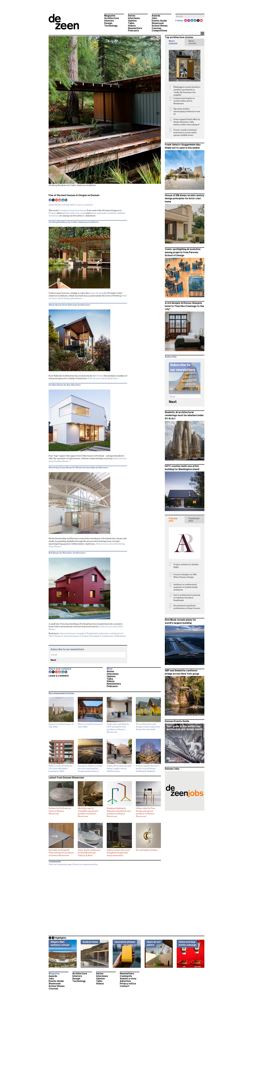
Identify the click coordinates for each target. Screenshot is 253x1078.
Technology (111, 26)
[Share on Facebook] (50, 200)
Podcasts (133, 30)
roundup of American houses (73, 210)
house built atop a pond (75, 213)
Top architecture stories (179, 37)
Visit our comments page (60, 864)
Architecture (111, 18)
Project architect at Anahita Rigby (186, 565)
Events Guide (159, 21)
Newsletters (135, 28)
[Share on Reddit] (59, 200)
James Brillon (55, 204)
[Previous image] (51, 113)
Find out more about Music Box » (103, 378)
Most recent (192, 42)
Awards (156, 16)
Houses (58, 636)
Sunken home (90, 942)
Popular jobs (173, 519)
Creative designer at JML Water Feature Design (185, 575)
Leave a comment (84, 204)
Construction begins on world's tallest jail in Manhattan (184, 101)
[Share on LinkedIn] (62, 200)
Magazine (109, 16)
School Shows (160, 26)
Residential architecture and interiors (104, 633)
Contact (124, 986)
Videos (132, 26)
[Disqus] (105, 900)
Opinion (132, 21)
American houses (71, 636)
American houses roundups (72, 633)
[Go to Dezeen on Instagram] (188, 20)
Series (131, 16)
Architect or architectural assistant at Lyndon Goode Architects (185, 587)
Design (108, 23)
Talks (131, 23)
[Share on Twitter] (53, 200)
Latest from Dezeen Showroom (66, 777)
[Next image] (158, 113)
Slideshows (120, 636)
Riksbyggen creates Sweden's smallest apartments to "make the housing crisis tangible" (186, 91)
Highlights (60, 938)
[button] (202, 33)
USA (51, 636)
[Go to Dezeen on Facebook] (195, 20)
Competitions (159, 30)
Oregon (52, 213)
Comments (126, 976)
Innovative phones (125, 942)
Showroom (158, 23)
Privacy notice (128, 983)
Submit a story (128, 978)
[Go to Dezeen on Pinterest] (185, 20)
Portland (99, 375)
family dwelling (96, 293)
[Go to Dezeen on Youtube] (201, 20)
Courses (156, 28)
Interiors (109, 21)
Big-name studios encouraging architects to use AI (186, 111)
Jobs (154, 18)
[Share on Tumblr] (66, 200)
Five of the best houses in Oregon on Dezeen (74, 195)
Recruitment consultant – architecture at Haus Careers (186, 606)
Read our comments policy (85, 864)
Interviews (134, 18)
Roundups (95, 636)
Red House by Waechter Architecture (67, 552)
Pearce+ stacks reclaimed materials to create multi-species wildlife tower (185, 132)
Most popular (173, 42)
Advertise (125, 981)
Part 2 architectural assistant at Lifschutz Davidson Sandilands (186, 597)
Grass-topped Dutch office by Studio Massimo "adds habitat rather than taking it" (186, 122)
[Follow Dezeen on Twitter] (198, 20)
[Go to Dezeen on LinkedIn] (192, 20)
